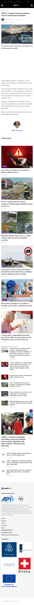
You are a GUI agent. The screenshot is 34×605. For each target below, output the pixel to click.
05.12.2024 (19, 19)
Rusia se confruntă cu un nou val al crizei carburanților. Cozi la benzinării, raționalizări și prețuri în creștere (20, 393)
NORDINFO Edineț (6, 532)
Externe (3, 520)
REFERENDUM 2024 (7, 530)
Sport (3, 527)
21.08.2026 (4, 174)
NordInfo (7, 601)
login (6, 346)
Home (2, 10)
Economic (4, 525)
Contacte (27, 1)
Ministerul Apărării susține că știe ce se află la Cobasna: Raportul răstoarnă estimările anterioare (16, 238)
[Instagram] (31, 419)
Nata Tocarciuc (9, 19)
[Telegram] (31, 431)
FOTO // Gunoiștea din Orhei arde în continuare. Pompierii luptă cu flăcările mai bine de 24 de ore (17, 204)
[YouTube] (31, 423)
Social (6, 10)
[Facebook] (31, 415)
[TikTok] (31, 427)
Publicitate (18, 1)
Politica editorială (8, 1)
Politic (3, 523)
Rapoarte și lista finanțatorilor (10, 535)
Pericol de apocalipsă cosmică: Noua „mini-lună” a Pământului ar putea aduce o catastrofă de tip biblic (19, 471)
